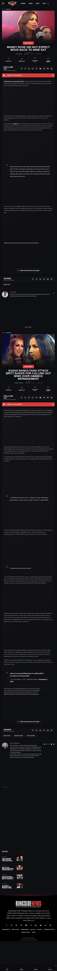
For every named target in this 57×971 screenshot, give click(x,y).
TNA (44, 3)
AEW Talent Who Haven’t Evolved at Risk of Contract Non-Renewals (8, 876)
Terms (34, 930)
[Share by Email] (51, 279)
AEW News (4, 854)
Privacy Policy (25, 930)
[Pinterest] (36, 68)
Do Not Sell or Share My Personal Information (28, 938)
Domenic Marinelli (19, 382)
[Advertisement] (14, 194)
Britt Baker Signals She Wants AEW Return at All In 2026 (8, 867)
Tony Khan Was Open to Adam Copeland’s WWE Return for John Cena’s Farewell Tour (7, 858)
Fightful (15, 124)
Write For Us (15, 927)
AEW (37, 3)
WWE (31, 3)
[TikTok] (46, 923)
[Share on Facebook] (32, 279)
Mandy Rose (7, 284)
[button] (48, 3)
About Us (33, 927)
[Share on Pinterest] (44, 279)
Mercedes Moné (18, 733)
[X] (25, 68)
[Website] (44, 742)
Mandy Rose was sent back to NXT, (14, 81)
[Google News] (29, 68)
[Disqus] (28, 808)
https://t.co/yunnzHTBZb (18, 671)
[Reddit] (51, 68)
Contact (39, 927)
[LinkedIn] (32, 68)
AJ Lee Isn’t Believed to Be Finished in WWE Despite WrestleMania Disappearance (7, 885)
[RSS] (50, 923)
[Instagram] (44, 68)
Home (23, 3)
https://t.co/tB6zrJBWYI (35, 671)
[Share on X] (36, 279)
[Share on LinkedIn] (40, 279)
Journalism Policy (49, 927)
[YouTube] (40, 68)
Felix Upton (19, 53)
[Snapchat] (47, 68)
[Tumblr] (31, 923)
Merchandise (25, 927)
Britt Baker (7, 733)
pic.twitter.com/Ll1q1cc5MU (19, 674)
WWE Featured (31, 733)
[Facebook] (21, 68)
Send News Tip (6, 927)
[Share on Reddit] (47, 279)
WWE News (8, 9)
